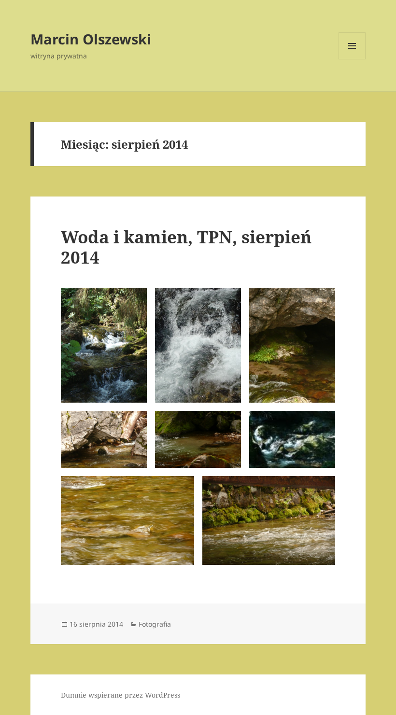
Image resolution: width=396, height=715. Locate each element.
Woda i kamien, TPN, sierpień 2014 (186, 246)
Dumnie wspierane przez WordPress (120, 695)
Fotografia (155, 624)
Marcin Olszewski (90, 38)
